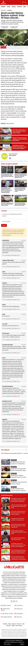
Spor (24, 6)
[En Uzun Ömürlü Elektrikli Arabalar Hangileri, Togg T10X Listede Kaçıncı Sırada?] (21, 183)
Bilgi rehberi (13, 466)
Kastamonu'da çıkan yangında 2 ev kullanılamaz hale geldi (18, 463)
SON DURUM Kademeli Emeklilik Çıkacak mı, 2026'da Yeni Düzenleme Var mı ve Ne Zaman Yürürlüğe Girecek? (6, 190)
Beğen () (10, 255)
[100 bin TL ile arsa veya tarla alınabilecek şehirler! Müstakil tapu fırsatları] (21, 198)
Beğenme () (17, 255)
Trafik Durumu (19, 608)
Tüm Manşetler (19, 613)
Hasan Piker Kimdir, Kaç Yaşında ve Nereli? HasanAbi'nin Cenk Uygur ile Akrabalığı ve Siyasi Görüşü (19, 483)
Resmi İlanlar (18, 625)
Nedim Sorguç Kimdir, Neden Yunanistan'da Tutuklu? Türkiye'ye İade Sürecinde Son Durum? (18, 469)
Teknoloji (8, 625)
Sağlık (13, 625)
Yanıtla (5, 255)
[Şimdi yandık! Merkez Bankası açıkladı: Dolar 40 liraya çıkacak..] (14, 37)
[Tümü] (26, 449)
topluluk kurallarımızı (14, 230)
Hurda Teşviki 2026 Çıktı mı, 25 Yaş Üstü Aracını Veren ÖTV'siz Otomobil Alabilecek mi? (7, 175)
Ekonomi (19, 6)
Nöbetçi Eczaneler (7, 605)
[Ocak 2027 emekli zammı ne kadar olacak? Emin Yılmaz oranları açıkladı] (7, 198)
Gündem (3, 6)
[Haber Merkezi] (4, 156)
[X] (14, 601)
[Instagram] (16, 601)
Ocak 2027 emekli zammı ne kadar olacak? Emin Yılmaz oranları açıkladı (7, 204)
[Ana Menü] (25, 2)
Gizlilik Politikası (15, 644)
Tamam (22, 644)
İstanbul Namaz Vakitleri (5, 609)
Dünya (8, 6)
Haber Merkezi (12, 155)
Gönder (4, 225)
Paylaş (4, 47)
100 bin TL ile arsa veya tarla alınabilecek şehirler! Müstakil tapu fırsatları (20, 204)
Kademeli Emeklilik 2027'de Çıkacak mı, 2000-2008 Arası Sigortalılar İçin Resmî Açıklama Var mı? (21, 175)
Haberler (3, 10)
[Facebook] (11, 601)
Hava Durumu (19, 605)
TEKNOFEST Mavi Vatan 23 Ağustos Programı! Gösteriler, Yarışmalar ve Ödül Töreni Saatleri (18, 489)
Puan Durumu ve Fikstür (7, 613)
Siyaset (14, 6)
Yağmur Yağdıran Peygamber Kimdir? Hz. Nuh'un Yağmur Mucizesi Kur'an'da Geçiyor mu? (19, 476)
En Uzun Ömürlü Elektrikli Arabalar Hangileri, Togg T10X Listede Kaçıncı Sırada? (20, 189)
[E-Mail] (10, 158)
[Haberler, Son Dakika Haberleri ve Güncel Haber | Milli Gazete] (3, 2)
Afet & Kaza (13, 460)
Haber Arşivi (19, 617)
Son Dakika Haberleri (7, 617)
